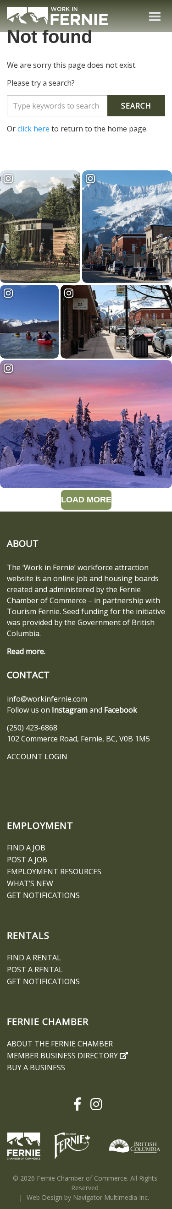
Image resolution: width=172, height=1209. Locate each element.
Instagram (70, 710)
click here (33, 129)
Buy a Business (36, 1067)
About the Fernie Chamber (60, 1043)
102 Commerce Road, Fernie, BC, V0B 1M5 (78, 739)
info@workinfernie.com (47, 699)
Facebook (120, 710)
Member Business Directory (63, 1055)
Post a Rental (35, 969)
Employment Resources (54, 871)
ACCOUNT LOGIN (37, 757)
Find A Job (26, 847)
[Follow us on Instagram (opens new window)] (95, 1104)
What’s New (30, 883)
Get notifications (43, 895)
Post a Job (27, 859)
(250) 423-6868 (32, 728)
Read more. (26, 651)
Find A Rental (34, 957)
